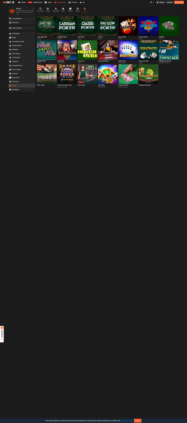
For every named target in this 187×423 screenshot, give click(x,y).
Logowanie (170, 2)
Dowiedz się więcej (127, 420)
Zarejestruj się (179, 2)
